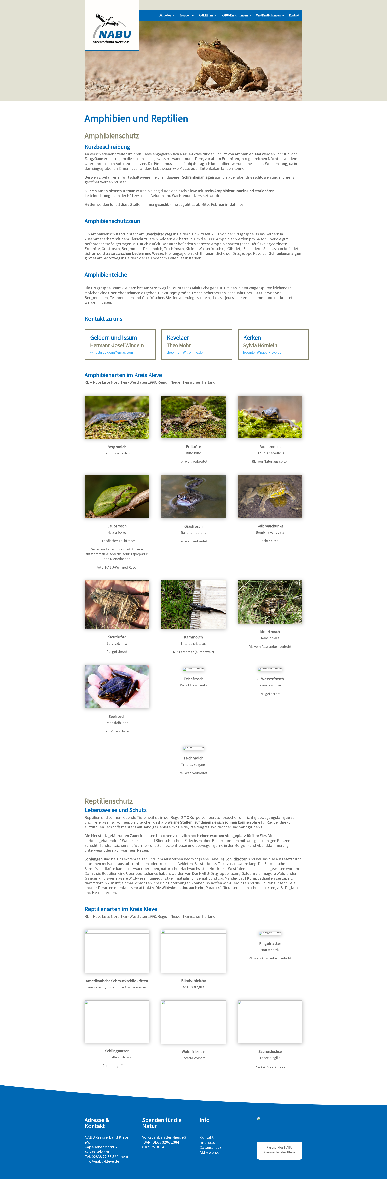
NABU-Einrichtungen (234, 15)
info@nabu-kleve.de (102, 1161)
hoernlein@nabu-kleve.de (262, 352)
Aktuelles (165, 15)
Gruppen (185, 15)
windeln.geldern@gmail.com (111, 352)
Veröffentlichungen (268, 15)
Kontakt (294, 15)
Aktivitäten (206, 15)
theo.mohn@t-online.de (185, 352)
